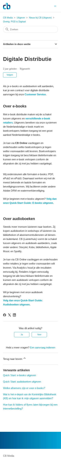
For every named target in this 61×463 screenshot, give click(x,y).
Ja (22, 334)
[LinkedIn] (14, 315)
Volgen (10, 75)
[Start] (6, 6)
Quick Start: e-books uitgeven (19, 375)
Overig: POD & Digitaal (14, 21)
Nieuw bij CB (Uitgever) (40, 17)
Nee (39, 334)
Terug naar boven (13, 358)
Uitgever (21, 17)
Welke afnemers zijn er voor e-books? (24, 388)
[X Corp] (9, 315)
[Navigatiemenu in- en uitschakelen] (55, 5)
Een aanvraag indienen (42, 347)
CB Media (8, 17)
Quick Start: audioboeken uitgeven (22, 381)
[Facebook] (4, 315)
